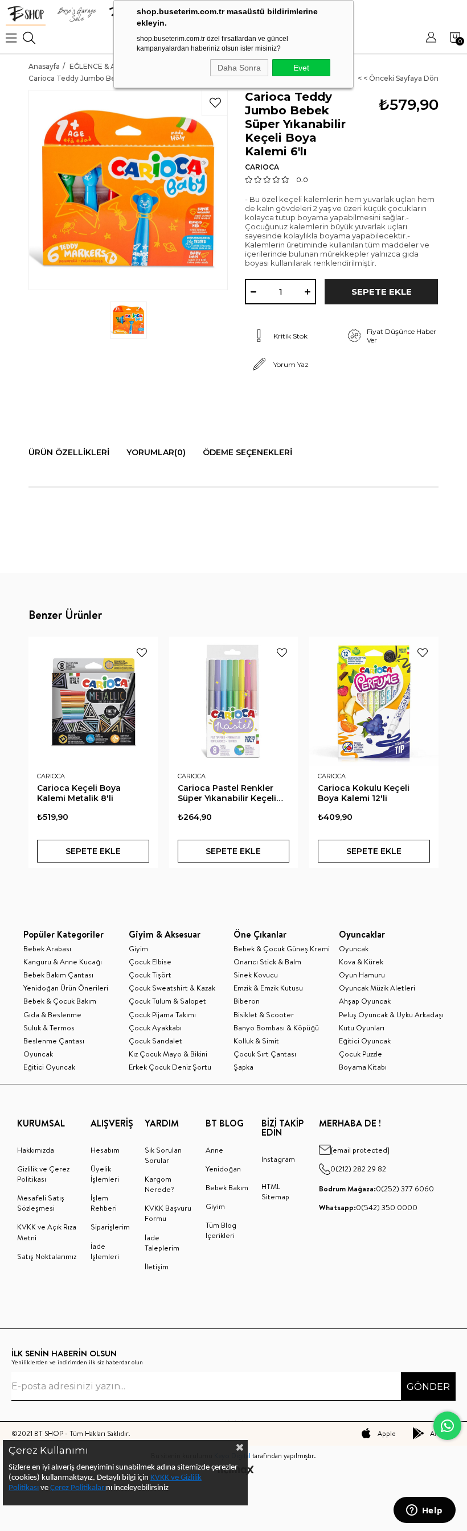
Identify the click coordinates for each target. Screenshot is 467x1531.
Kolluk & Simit (256, 1040)
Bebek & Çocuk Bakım (59, 1001)
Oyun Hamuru (362, 974)
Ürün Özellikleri (68, 452)
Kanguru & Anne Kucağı (62, 961)
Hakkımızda (35, 1150)
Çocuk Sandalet (155, 1040)
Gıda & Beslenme (52, 1014)
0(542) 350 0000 (368, 1207)
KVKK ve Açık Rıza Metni (46, 1232)
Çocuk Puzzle (360, 1054)
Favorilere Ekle (142, 652)
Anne (214, 1150)
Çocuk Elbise (150, 961)
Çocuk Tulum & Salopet (167, 1001)
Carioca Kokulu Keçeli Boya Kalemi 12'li (363, 793)
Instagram (278, 1159)
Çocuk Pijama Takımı (162, 1014)
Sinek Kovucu (255, 974)
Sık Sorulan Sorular (163, 1155)
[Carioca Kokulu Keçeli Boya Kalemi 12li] (374, 701)
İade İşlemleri (105, 1251)
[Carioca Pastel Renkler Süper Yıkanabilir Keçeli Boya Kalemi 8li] (233, 701)
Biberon (246, 1001)
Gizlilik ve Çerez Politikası (43, 1173)
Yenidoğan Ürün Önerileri (65, 988)
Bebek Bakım (227, 1187)
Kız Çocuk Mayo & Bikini (168, 1054)
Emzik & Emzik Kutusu (268, 988)
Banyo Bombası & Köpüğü (276, 1027)
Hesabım (105, 1150)
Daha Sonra (239, 67)
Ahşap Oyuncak (365, 1001)
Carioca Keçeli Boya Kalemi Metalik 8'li (79, 793)
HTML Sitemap (275, 1191)
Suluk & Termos (49, 1027)
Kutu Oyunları (361, 1027)
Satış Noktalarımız (46, 1256)
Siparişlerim (110, 1227)
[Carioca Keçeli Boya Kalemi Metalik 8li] (93, 701)
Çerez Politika (73, 1488)
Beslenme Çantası (53, 1040)
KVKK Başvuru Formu (168, 1213)
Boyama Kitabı (363, 1067)
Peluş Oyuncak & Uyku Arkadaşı (391, 1014)
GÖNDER (428, 1386)
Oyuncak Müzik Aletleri (377, 988)
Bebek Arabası (47, 948)
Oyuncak (38, 1054)
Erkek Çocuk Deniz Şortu (170, 1067)
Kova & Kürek (361, 961)
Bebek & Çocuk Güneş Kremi (281, 948)
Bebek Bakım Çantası (58, 974)
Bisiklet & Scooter (263, 1014)
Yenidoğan (223, 1168)
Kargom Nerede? (159, 1184)
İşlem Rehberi (104, 1202)
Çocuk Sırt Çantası (264, 1054)
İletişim (157, 1266)
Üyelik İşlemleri (105, 1173)
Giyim (138, 948)
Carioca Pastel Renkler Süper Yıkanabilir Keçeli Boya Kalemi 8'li (227, 793)
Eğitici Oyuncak (49, 1067)
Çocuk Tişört (150, 974)
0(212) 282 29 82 (358, 1168)
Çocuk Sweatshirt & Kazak (172, 988)
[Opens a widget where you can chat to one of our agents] (424, 1511)
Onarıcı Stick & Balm (267, 961)
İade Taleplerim (162, 1242)
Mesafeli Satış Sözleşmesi (40, 1202)
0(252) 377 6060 (376, 1188)
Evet (301, 67)
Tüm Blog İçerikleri (221, 1230)
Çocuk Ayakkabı (155, 1027)
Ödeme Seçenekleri (247, 452)
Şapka (243, 1067)
